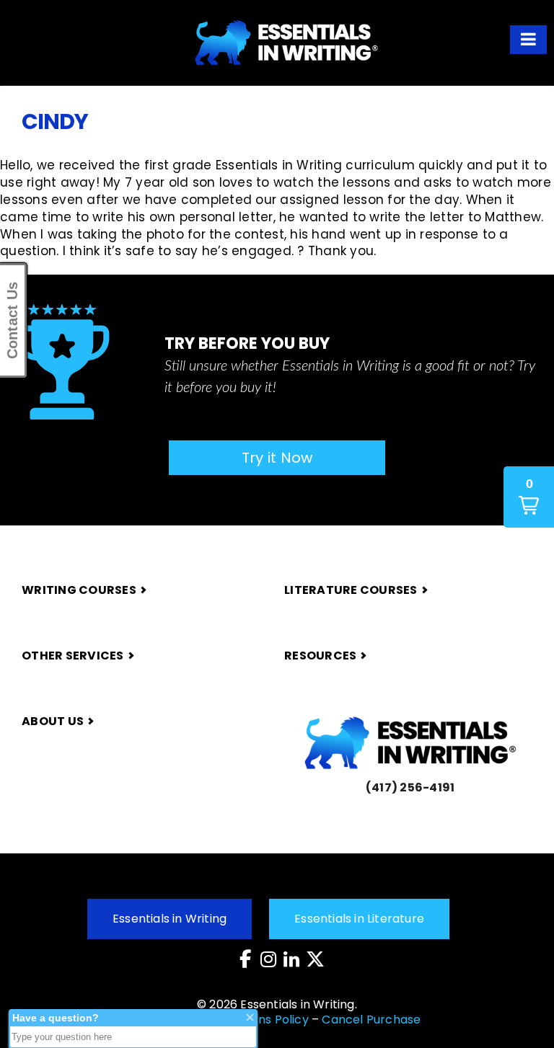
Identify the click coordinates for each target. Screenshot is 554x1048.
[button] (528, 39)
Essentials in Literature (359, 918)
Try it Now (277, 458)
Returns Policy (268, 1019)
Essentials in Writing (170, 918)
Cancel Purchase (371, 1019)
